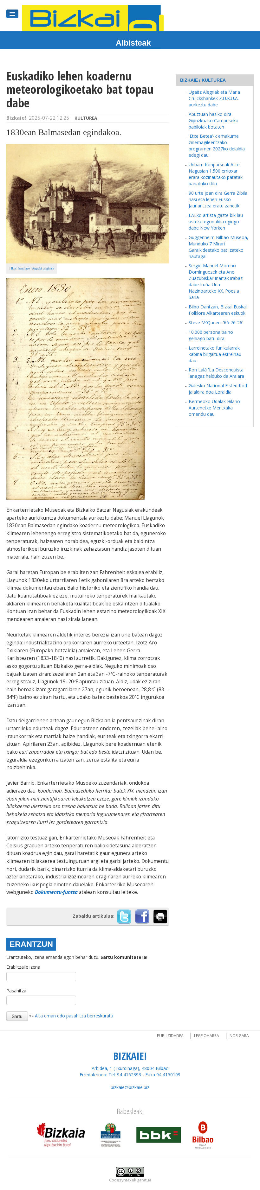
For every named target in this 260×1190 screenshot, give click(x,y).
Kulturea (86, 118)
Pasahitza (16, 991)
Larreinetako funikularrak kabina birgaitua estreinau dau (215, 354)
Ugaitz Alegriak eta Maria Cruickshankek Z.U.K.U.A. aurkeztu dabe (214, 98)
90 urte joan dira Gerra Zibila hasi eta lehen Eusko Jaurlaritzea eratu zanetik (218, 199)
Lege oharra (206, 1035)
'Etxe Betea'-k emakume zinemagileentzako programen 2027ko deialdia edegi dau (217, 145)
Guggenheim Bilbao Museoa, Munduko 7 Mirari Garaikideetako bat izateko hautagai (218, 246)
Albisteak (133, 42)
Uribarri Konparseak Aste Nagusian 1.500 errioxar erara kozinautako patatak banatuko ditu (216, 174)
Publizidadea (170, 1035)
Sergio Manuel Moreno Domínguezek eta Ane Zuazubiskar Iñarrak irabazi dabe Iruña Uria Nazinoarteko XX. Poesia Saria (216, 281)
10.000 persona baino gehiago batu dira (211, 335)
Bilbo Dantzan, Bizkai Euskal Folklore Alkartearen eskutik (218, 310)
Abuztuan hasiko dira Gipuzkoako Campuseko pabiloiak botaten (213, 120)
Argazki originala (43, 268)
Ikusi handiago (20, 268)
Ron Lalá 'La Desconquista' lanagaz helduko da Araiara (216, 373)
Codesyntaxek (122, 1180)
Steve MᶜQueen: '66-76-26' (216, 323)
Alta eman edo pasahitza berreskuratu (74, 1015)
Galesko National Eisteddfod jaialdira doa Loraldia (218, 389)
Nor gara (239, 1035)
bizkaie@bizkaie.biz (130, 1087)
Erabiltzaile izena (23, 967)
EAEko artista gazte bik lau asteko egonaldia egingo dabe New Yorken (216, 221)
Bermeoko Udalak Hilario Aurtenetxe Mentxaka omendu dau (214, 407)
